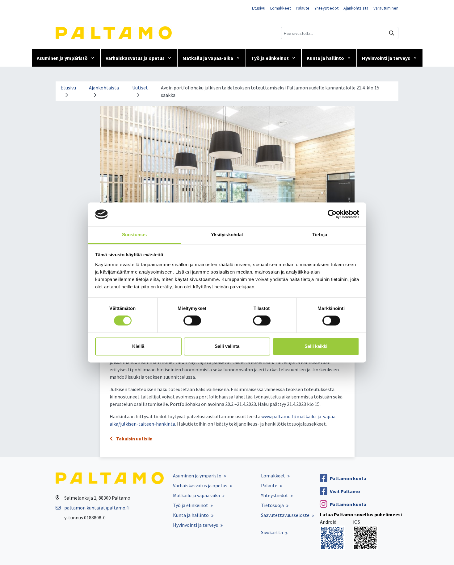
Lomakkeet (280, 8)
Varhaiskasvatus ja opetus (135, 58)
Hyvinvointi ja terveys (386, 58)
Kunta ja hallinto (325, 58)
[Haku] (391, 33)
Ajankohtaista (355, 8)
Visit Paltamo (345, 491)
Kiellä (138, 346)
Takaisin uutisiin (134, 438)
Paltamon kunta (348, 478)
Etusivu (258, 8)
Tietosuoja (272, 505)
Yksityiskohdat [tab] (227, 234)
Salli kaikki (316, 346)
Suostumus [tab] (134, 234)
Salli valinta (227, 346)
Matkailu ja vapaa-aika (208, 58)
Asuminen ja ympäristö (62, 58)
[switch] (192, 321)
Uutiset (140, 88)
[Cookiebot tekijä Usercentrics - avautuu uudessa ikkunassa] (332, 214)
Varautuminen (385, 8)
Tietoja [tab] (319, 234)
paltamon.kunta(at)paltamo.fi (96, 508)
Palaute (302, 8)
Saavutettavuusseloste (285, 515)
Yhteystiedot (326, 8)
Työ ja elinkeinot (270, 58)
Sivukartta (272, 532)
